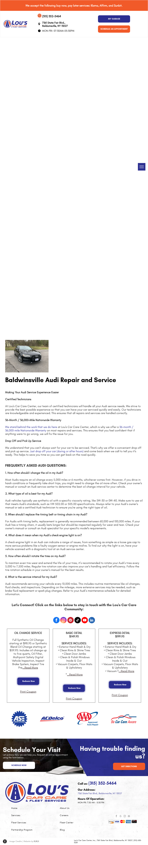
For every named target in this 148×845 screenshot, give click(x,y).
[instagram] (63, 620)
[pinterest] (70, 620)
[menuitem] (24, 808)
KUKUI (36, 841)
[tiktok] (77, 620)
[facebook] (56, 620)
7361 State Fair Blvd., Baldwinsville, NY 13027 (100, 793)
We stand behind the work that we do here (31, 427)
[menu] (141, 167)
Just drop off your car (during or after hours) (56, 451)
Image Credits (15, 841)
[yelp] (120, 816)
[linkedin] (92, 620)
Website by (28, 841)
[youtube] (85, 620)
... (30, 667)
